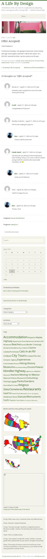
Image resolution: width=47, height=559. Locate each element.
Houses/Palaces (35, 367)
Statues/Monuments (29, 396)
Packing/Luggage (10, 381)
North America (29, 61)
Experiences (23, 359)
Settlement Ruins (10, 397)
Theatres (12, 400)
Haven (23, 61)
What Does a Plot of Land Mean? (35, 67)
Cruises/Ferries (33, 355)
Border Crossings (33, 344)
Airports (31, 337)
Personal (37, 61)
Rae (14, 37)
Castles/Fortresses (11, 351)
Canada (18, 61)
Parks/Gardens (25, 381)
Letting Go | (14, 224)
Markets (15, 374)
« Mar (5, 279)
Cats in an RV (27, 351)
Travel (12, 62)
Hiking (23, 363)
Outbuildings (32, 378)
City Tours (19, 356)
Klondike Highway (14, 371)
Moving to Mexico (29, 374)
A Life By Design (17, 3)
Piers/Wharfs (8, 385)
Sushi (6, 400)
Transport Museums (31, 400)
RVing (42, 61)
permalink (26, 62)
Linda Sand (16, 152)
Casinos (32, 347)
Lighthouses (30, 371)
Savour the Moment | (18, 218)
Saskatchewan (5, 62)
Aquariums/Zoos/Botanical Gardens (27, 341)
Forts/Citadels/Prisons (11, 364)
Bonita (23, 345)
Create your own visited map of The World (16, 509)
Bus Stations (23, 348)
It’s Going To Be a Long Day (10, 67)
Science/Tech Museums (19, 393)
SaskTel (7, 393)
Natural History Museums (14, 378)
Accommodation (15, 337)
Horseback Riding (21, 367)
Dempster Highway (10, 360)
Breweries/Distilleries (11, 348)
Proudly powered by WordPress (11, 556)
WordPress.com (40, 556)
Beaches (16, 344)
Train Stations (20, 400)
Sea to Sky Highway (33, 393)
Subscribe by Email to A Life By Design (15, 301)
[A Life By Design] (23, 33)
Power (15, 385)
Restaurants (32, 389)
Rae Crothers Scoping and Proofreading (15, 291)
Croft (14, 105)
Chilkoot (7, 355)
